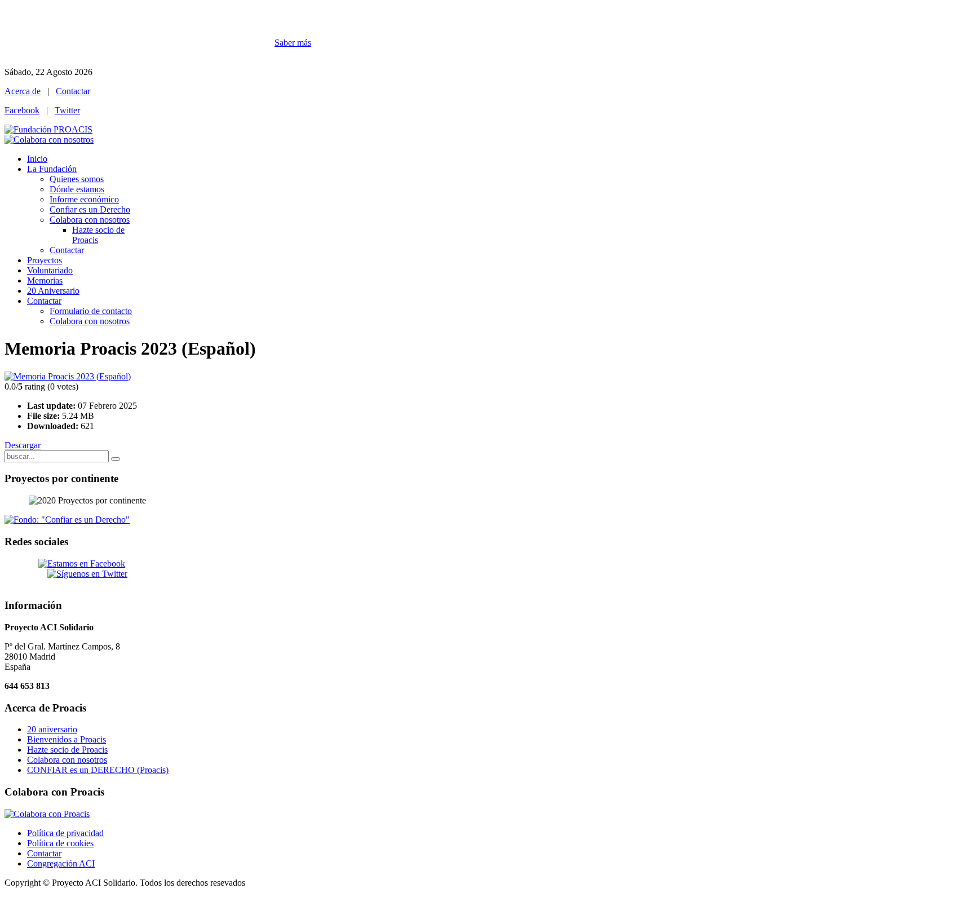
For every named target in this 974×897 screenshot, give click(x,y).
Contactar (73, 91)
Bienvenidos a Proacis (66, 739)
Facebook (22, 110)
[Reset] (115, 459)
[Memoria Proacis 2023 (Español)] (68, 376)
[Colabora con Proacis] (47, 814)
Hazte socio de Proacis (67, 749)
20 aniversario (52, 729)
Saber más (293, 42)
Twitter (67, 110)
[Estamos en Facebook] (81, 563)
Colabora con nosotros (67, 760)
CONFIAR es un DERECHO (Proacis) (98, 770)
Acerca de (23, 91)
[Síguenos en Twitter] (87, 573)
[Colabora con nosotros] (49, 139)
